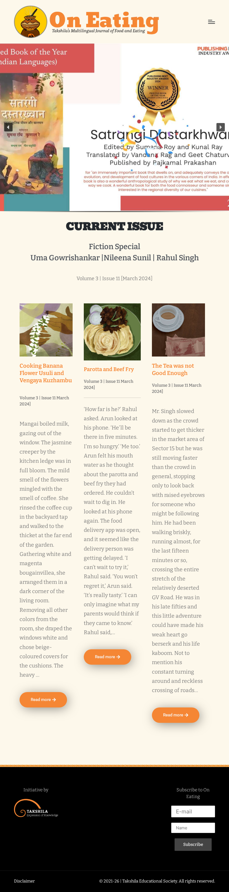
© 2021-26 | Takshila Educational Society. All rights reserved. (157, 881)
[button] (8, 127)
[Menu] (211, 22)
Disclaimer (24, 881)
